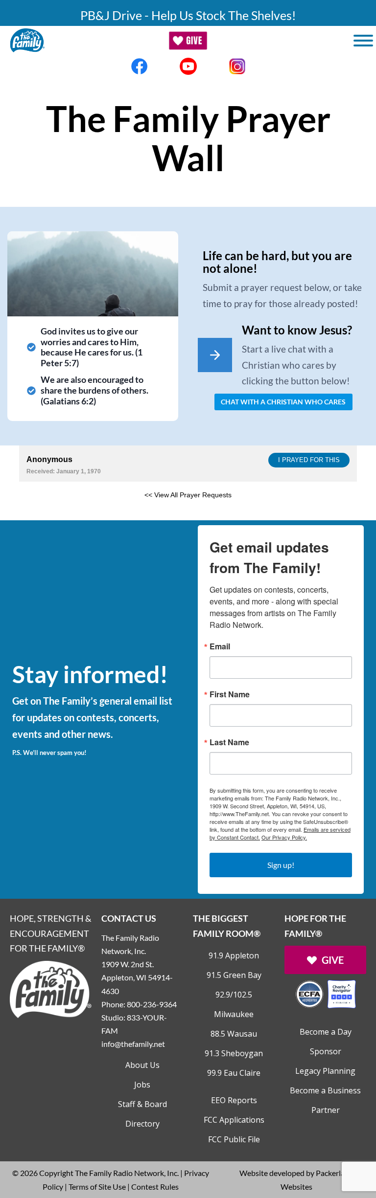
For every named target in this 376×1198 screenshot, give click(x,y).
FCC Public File (234, 1139)
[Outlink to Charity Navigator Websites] (325, 993)
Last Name (229, 742)
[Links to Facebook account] (139, 66)
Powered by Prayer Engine (55, 510)
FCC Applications (234, 1119)
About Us (142, 1065)
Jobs (142, 1084)
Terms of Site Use (97, 1186)
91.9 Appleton (234, 955)
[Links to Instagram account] (236, 66)
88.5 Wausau (234, 1033)
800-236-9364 (152, 1004)
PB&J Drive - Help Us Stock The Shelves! (188, 15)
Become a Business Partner (325, 1100)
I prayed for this (309, 460)
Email (220, 646)
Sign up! (280, 864)
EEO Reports (234, 1100)
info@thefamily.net (133, 1043)
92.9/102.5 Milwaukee (234, 1004)
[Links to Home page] (51, 988)
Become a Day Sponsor (326, 1041)
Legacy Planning (325, 1070)
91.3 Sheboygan (234, 1053)
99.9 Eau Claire (233, 1072)
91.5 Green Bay (234, 975)
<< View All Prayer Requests (188, 495)
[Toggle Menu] (363, 40)
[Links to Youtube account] (188, 66)
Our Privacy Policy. (284, 837)
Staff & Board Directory (142, 1114)
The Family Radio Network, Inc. (127, 1172)
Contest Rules (155, 1186)
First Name (230, 694)
